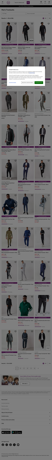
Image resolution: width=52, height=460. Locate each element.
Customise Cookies (12, 82)
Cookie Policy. (32, 72)
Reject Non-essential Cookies (27, 82)
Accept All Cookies (38, 82)
